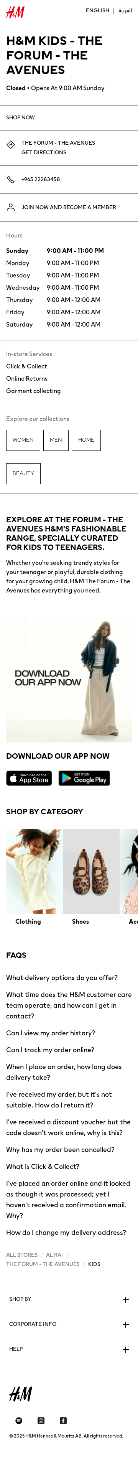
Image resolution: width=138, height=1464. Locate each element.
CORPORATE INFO (32, 1324)
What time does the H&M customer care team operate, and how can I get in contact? (69, 1005)
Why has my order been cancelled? (60, 1149)
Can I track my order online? (50, 1050)
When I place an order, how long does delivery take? (64, 1072)
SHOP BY (20, 1299)
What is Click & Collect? (42, 1166)
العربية (125, 11)
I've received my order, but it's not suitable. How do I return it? (59, 1100)
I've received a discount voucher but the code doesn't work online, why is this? (68, 1127)
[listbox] (69, 877)
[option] (34, 877)
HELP (16, 1349)
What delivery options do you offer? (62, 977)
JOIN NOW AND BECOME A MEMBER (68, 207)
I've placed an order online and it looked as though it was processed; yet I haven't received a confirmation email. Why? (68, 1199)
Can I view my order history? (50, 1033)
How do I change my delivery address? (66, 1232)
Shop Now (20, 118)
